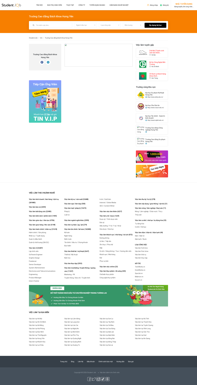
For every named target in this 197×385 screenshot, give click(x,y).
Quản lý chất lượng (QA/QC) (39, 242)
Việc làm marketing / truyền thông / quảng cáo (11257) (79, 269)
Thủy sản (138, 215)
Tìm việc (39, 5)
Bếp (101, 248)
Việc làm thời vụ (140, 254)
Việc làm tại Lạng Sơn (72, 322)
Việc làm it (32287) (36, 248)
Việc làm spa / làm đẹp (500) (74, 204)
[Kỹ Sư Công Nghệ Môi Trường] (143, 64)
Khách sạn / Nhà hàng (107, 254)
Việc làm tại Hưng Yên (37, 338)
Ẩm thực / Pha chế (106, 244)
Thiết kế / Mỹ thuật (71, 254)
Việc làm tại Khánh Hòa (37, 342)
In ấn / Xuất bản (105, 199)
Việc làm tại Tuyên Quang (144, 325)
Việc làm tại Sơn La (106, 319)
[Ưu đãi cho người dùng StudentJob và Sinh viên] (98, 295)
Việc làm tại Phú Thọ (71, 335)
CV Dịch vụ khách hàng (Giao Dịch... (157, 75)
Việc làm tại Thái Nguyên (38, 335)
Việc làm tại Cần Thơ (142, 332)
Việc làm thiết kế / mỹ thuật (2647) (76, 251)
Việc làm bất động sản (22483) (40, 211)
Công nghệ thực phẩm (107, 278)
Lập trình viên (34, 251)
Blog (72, 361)
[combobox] (85, 25)
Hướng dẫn (120, 361)
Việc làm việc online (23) (109, 267)
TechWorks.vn (140, 267)
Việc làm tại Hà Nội (35, 319)
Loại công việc (141, 245)
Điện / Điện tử (139, 236)
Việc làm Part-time (141, 251)
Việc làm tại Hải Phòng (37, 328)
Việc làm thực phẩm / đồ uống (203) (113, 271)
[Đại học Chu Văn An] (141, 106)
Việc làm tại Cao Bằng (107, 328)
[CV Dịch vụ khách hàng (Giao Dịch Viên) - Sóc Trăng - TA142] (143, 76)
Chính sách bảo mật (105, 361)
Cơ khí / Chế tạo (140, 227)
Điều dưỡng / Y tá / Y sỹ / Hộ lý (110, 226)
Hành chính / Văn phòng (37, 232)
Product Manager (35, 278)
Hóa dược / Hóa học (107, 229)
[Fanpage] (41, 62)
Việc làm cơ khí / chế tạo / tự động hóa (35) (150, 220)
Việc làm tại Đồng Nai (107, 338)
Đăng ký (166, 5)
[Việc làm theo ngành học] (152, 171)
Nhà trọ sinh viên (54, 5)
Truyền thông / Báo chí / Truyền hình (77, 278)
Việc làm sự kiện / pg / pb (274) (75, 225)
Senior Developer (35, 264)
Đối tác (138, 263)
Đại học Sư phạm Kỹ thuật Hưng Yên (154, 94)
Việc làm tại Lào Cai (71, 325)
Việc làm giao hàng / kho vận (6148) (42, 225)
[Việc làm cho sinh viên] (152, 157)
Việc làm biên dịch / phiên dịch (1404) (43, 216)
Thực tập (70, 5)
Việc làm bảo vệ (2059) (37, 207)
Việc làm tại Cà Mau (107, 325)
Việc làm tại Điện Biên (107, 335)
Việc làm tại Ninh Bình (72, 332)
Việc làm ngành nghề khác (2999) (76, 220)
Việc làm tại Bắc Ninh (36, 332)
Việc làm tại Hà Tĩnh (142, 319)
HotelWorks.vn (140, 270)
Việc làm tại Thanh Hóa (143, 322)
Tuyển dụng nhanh (97, 5)
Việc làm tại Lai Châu (36, 345)
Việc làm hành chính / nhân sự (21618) (43, 229)
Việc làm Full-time (141, 248)
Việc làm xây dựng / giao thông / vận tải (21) (151, 204)
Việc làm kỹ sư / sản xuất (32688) (76, 199)
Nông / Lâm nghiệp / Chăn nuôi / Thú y (148, 211)
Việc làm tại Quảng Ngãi (72, 338)
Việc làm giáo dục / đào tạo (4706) (41, 220)
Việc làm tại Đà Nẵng (36, 325)
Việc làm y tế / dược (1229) (109, 216)
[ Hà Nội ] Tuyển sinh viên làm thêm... (156, 52)
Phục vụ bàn (104, 261)
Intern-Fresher (34, 281)
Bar (101, 258)
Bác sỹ (102, 222)
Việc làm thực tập (141, 258)
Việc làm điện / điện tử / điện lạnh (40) (149, 232)
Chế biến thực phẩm (107, 274)
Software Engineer (36, 254)
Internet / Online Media (108, 202)
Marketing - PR (69, 274)
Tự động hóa (139, 224)
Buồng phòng (104, 238)
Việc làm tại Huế (140, 335)
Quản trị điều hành (35, 239)
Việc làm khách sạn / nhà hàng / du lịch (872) (116, 235)
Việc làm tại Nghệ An (71, 328)
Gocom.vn (138, 280)
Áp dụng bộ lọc (155, 25)
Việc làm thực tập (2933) (73, 263)
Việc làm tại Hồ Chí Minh (37, 322)
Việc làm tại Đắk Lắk (107, 332)
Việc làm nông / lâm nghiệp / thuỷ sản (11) (150, 208)
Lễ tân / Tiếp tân (105, 241)
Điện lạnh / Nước (141, 239)
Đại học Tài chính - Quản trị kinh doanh (155, 117)
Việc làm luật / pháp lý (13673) (75, 208)
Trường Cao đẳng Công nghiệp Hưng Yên (154, 129)
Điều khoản (91, 361)
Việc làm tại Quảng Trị (72, 345)
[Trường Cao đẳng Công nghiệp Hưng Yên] (141, 132)
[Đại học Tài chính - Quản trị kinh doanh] (141, 118)
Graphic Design (34, 258)
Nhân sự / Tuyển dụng (37, 236)
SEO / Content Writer (107, 206)
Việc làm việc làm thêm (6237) (111, 211)
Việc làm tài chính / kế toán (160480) (77, 229)
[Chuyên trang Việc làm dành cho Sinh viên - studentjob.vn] (11, 5)
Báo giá (130, 361)
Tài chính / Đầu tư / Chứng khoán (76, 242)
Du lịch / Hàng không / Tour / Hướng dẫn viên (115, 251)
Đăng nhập (154, 5)
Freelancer (33, 261)
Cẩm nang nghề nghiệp (118, 5)
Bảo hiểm (67, 246)
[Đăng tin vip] (45, 101)
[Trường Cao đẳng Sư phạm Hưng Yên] (141, 142)
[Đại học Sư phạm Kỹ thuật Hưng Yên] (141, 95)
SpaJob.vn (139, 273)
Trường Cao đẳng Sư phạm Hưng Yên (155, 140)
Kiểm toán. (68, 239)
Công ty (81, 5)
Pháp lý (67, 211)
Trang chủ (63, 361)
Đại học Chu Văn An (152, 105)
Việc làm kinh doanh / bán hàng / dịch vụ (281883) (44, 200)
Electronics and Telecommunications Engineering (42, 272)
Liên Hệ (80, 361)
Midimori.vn (139, 277)
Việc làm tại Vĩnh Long (143, 328)
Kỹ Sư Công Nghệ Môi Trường (157, 63)
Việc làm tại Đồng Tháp (108, 342)
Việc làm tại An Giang (142, 338)
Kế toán (67, 232)
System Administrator (37, 268)
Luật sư (67, 215)
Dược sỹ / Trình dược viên (109, 219)
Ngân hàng (68, 236)
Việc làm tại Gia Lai (106, 345)
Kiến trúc (67, 258)
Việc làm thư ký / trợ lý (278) (145, 199)
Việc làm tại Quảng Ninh (72, 342)
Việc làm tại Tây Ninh (107, 322)
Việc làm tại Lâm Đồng (72, 319)
